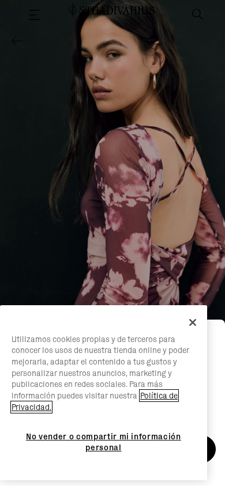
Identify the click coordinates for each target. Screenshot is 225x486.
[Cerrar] (192, 322)
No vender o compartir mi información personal (103, 441)
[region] (103, 393)
